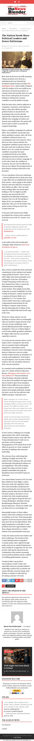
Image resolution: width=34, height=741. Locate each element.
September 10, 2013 (10, 238)
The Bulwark (6, 725)
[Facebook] (18, 2)
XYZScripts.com (27, 740)
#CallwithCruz (8, 231)
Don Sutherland (24, 46)
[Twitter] (15, 2)
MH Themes (18, 737)
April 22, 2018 (8, 716)
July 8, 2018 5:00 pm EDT (10, 46)
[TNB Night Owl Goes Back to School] (17, 656)
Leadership (10, 586)
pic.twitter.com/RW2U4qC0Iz (13, 711)
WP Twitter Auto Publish (9, 740)
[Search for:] (17, 23)
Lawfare (4, 729)
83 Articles (26, 626)
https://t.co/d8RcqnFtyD (11, 709)
